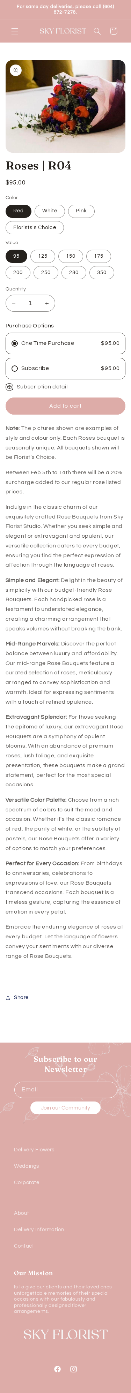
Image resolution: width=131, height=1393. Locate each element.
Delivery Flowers (34, 1149)
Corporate (26, 1182)
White (49, 210)
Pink (81, 210)
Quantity (16, 289)
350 (102, 272)
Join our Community (65, 1108)
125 (43, 256)
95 (16, 256)
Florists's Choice (34, 227)
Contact (24, 1246)
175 (98, 256)
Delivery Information (39, 1229)
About (21, 1213)
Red (18, 210)
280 (74, 272)
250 (46, 272)
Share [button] (21, 997)
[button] (15, 31)
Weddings (26, 1166)
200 (18, 272)
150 (70, 256)
